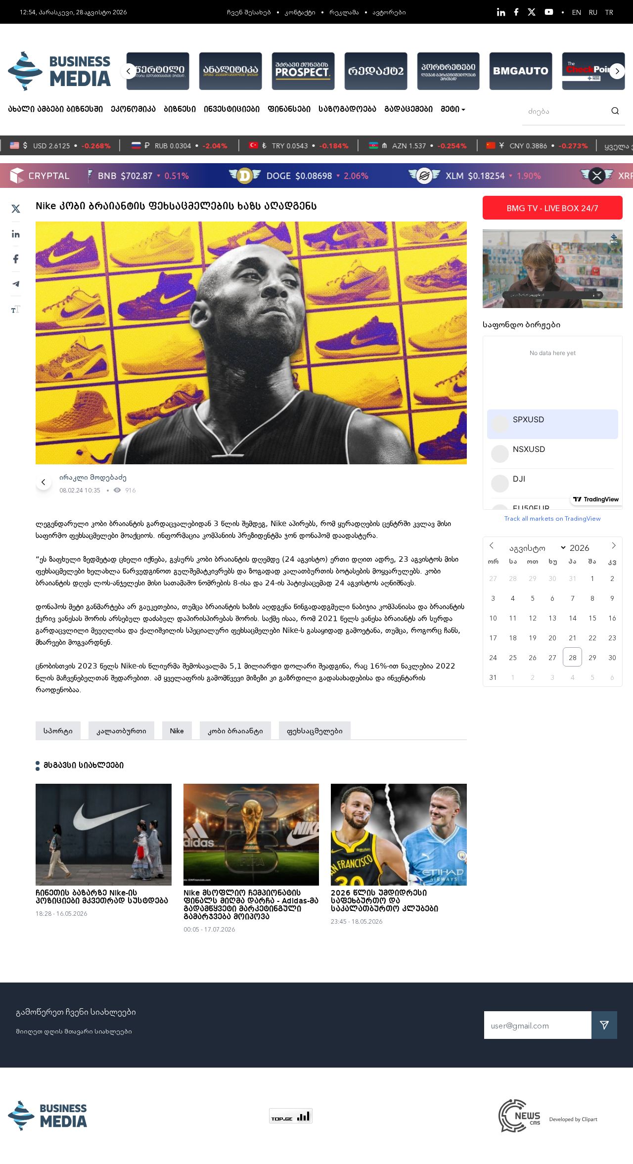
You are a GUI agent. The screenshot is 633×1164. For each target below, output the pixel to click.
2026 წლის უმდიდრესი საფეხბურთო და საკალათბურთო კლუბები (384, 901)
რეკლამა (344, 11)
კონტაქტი (300, 11)
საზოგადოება (347, 110)
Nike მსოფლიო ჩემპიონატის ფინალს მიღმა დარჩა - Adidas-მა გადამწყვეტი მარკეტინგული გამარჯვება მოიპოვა (250, 905)
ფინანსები (289, 110)
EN (576, 12)
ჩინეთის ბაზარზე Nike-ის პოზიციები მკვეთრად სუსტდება (102, 897)
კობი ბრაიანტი (235, 730)
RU (593, 12)
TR (609, 12)
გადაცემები (408, 110)
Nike (177, 730)
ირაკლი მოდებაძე (93, 477)
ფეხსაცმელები (315, 730)
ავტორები (389, 11)
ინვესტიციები (232, 110)
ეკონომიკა (133, 110)
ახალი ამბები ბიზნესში (55, 110)
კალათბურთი (121, 730)
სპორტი (58, 730)
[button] (128, 71)
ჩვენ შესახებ (249, 11)
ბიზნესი (180, 110)
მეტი (450, 110)
